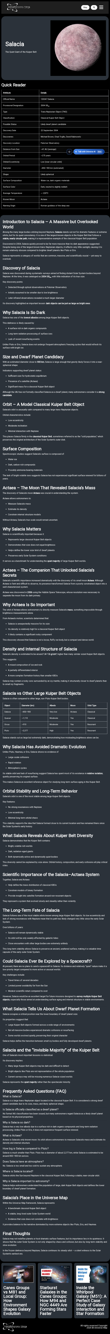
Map (85, 7)
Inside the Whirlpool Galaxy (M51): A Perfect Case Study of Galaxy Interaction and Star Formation (91, 1300)
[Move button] (69, 151)
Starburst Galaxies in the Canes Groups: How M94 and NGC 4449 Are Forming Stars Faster (53, 1300)
